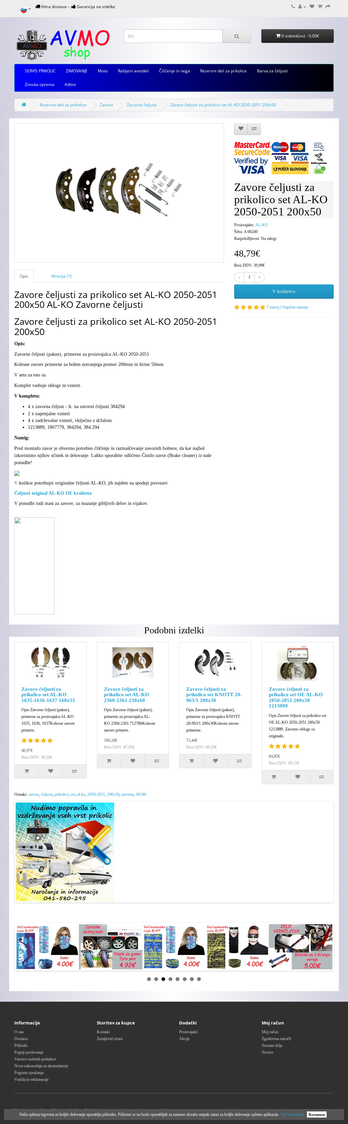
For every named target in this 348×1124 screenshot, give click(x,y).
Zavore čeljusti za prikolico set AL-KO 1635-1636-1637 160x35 (48, 694)
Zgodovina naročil (276, 1038)
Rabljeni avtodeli (133, 71)
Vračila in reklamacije (31, 1079)
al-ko (81, 794)
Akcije (184, 1038)
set (73, 794)
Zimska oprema (39, 84)
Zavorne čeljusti (142, 105)
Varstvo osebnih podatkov (35, 1059)
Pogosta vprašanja (29, 1072)
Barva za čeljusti (272, 71)
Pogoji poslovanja (28, 1052)
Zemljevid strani (110, 1038)
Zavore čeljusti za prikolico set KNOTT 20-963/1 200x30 (214, 694)
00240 (141, 794)
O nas (19, 1032)
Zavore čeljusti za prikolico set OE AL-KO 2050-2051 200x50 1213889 (296, 697)
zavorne (127, 794)
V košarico (283, 291)
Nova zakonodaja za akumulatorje (41, 1066)
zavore (34, 794)
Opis (24, 276)
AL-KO (261, 225)
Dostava (21, 1038)
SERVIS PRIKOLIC (40, 71)
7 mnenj (272, 307)
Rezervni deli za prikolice (223, 71)
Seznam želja (272, 1045)
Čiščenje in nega (174, 71)
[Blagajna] (328, 7)
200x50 (113, 794)
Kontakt (103, 1032)
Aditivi (70, 84)
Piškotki (21, 1045)
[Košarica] (320, 7)
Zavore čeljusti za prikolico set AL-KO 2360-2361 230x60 (126, 694)
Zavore (106, 105)
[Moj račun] (302, 7)
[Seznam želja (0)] (312, 7)
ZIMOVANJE (77, 71)
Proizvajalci (188, 1032)
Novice (267, 1052)
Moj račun (270, 1032)
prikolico (61, 794)
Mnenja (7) (61, 276)
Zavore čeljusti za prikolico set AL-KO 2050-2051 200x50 (223, 105)
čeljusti (46, 794)
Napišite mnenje (295, 307)
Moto (103, 71)
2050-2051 (96, 794)
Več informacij (292, 1114)
